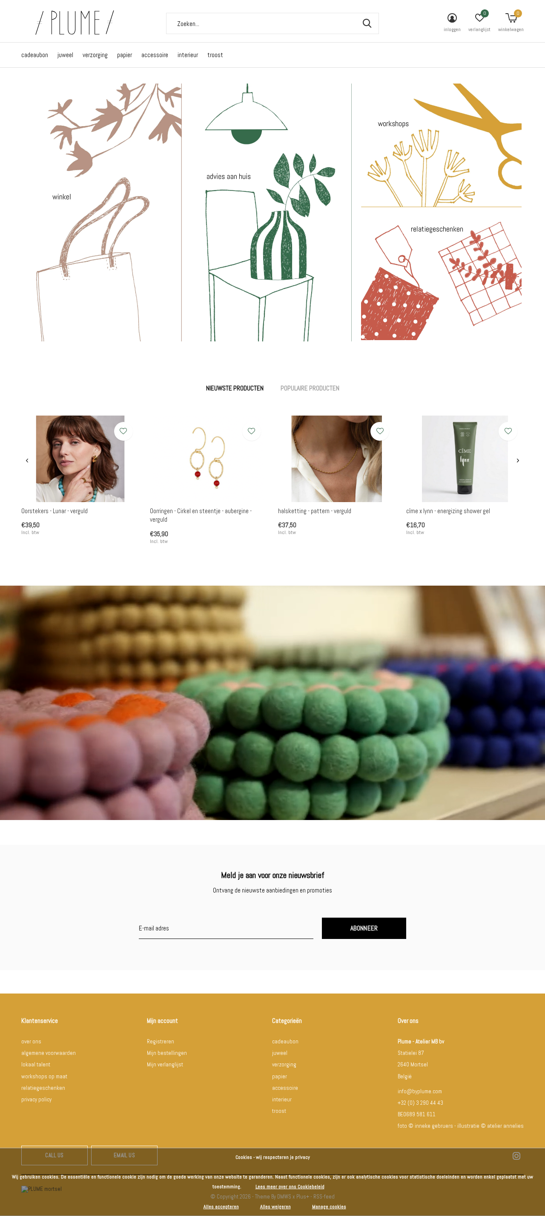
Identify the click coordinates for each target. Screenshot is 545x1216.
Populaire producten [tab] (310, 388)
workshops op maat (44, 1076)
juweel (65, 55)
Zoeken (367, 23)
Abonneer (364, 928)
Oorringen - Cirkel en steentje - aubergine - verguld (201, 515)
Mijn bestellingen (167, 1053)
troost (215, 55)
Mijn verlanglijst (165, 1064)
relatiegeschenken (43, 1088)
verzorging (95, 55)
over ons (31, 1041)
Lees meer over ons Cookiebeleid (289, 1186)
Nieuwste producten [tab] (235, 388)
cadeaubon (34, 55)
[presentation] (27, 460)
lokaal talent (35, 1064)
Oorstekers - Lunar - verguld (54, 511)
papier (124, 55)
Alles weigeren (275, 1206)
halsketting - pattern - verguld (314, 511)
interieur (188, 55)
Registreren (160, 1041)
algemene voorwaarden (48, 1053)
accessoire (154, 55)
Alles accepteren (221, 1206)
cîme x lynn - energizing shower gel (448, 511)
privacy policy (36, 1099)
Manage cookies (329, 1206)
